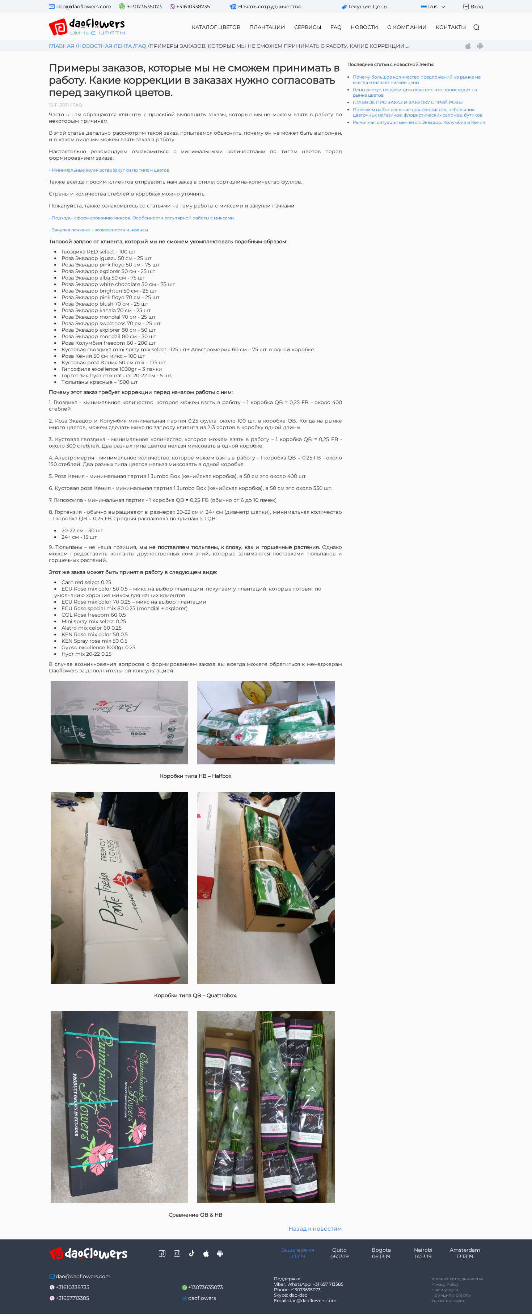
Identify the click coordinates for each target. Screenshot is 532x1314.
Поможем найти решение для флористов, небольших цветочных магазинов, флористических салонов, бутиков (417, 112)
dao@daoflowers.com (83, 6)
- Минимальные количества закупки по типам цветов (109, 170)
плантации (267, 27)
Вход (476, 6)
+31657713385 (72, 1298)
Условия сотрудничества (457, 1278)
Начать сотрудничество (269, 6)
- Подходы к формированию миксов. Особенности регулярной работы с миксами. (142, 218)
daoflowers (202, 1298)
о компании (407, 27)
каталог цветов (216, 27)
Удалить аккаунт (447, 1300)
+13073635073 (144, 6)
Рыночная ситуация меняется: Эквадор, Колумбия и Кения (419, 122)
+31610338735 (193, 6)
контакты (451, 27)
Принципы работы (451, 1295)
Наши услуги (444, 1289)
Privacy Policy (445, 1284)
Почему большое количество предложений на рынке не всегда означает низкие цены (417, 79)
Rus (433, 6)
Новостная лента (104, 46)
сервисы (307, 27)
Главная (61, 46)
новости (364, 27)
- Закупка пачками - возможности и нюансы (98, 229)
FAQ (336, 27)
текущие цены (368, 6)
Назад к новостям (315, 1228)
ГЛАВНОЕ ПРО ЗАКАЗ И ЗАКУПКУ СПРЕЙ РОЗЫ (408, 102)
